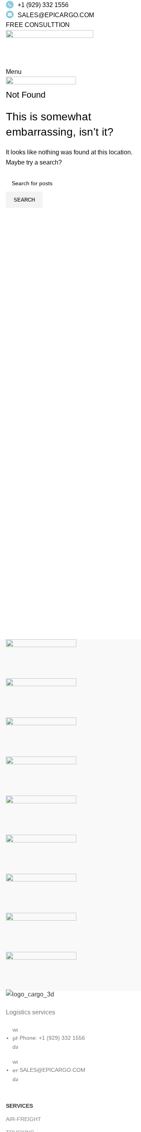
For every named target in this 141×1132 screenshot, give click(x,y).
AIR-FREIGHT (23, 1119)
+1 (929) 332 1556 (43, 5)
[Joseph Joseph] (41, 815)
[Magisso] (41, 697)
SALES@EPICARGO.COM (56, 15)
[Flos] (41, 893)
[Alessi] (41, 971)
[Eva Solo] (41, 932)
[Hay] (41, 854)
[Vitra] (41, 658)
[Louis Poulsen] (41, 736)
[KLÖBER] (41, 776)
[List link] (70, 1044)
